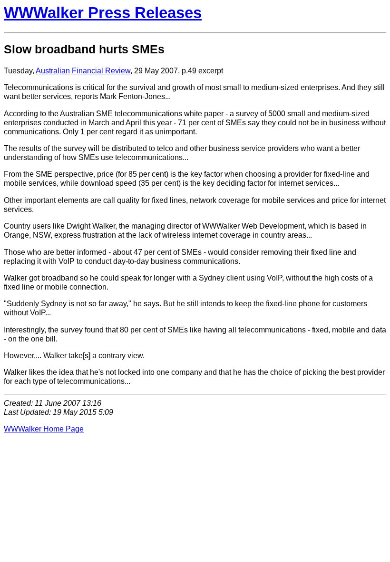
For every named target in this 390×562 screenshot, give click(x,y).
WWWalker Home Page (44, 428)
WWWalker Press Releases (103, 12)
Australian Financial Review (83, 70)
